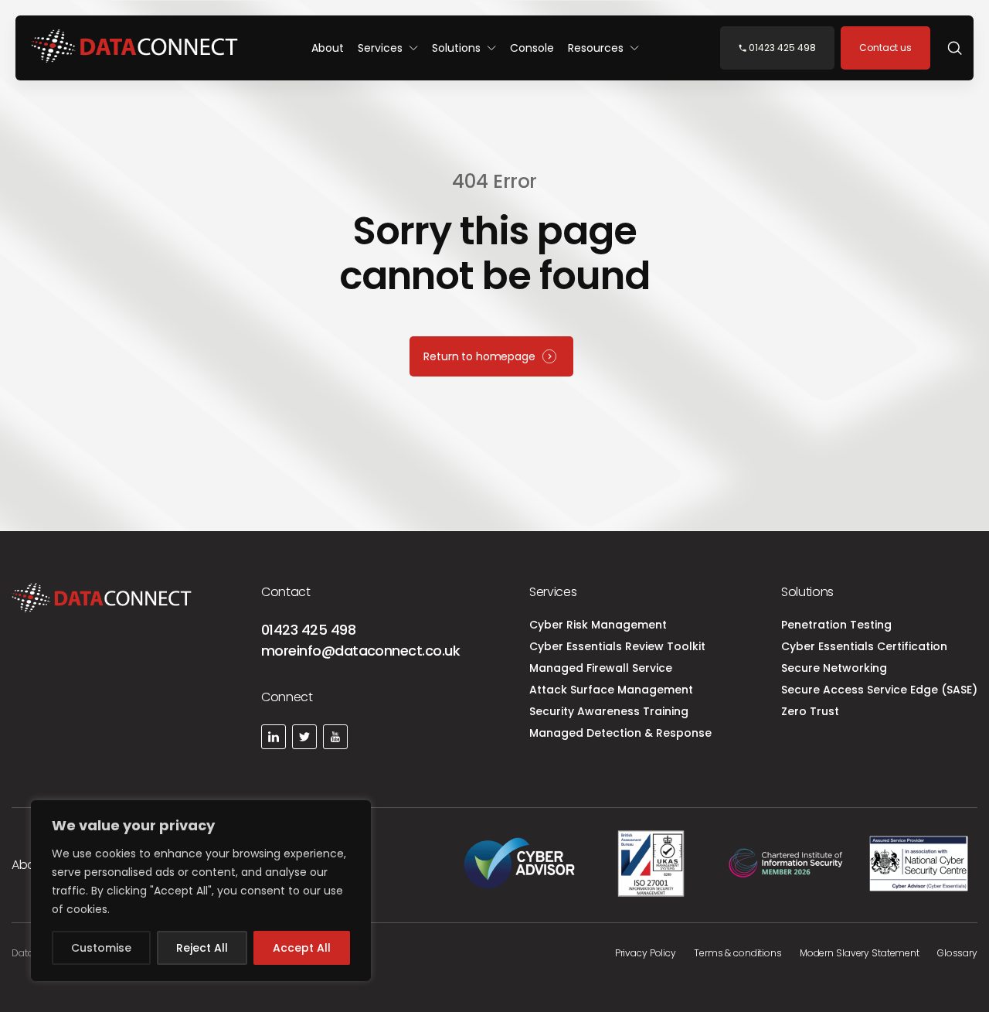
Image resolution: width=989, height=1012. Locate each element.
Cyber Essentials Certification (864, 646)
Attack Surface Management (611, 689)
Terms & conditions (738, 952)
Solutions (458, 48)
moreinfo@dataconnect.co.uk (360, 650)
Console (532, 48)
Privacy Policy (645, 952)
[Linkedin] (273, 736)
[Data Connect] (134, 48)
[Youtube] (335, 736)
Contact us (885, 47)
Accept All (302, 948)
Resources (597, 48)
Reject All (202, 948)
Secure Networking (834, 668)
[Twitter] (304, 736)
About (327, 48)
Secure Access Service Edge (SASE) (879, 689)
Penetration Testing (836, 624)
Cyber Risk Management (598, 624)
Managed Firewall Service (600, 668)
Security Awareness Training (608, 711)
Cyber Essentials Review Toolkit (617, 646)
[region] (201, 890)
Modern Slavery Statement (859, 952)
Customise (101, 948)
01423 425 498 (308, 629)
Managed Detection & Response (620, 733)
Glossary (957, 952)
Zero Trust (810, 711)
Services (382, 48)
